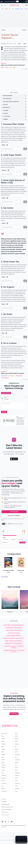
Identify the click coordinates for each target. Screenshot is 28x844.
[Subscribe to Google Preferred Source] (8, 420)
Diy (9, 8)
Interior (3, 762)
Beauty (3, 738)
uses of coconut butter (14, 633)
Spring (3, 67)
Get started (22, 542)
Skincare (3, 780)
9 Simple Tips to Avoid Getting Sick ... (14, 643)
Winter (14, 67)
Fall (10, 67)
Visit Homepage (14, 713)
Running (3, 778)
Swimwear (17, 783)
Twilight (3, 788)
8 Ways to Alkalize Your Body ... (14, 635)
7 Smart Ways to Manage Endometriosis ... (14, 625)
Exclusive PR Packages (6, 809)
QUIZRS (26, 379)
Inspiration (17, 759)
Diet (2, 746)
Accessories (4, 733)
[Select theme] (23, 5)
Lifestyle (25, 8)
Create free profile (14, 511)
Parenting (4, 775)
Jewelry (16, 762)
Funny (16, 751)
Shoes (16, 778)
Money (16, 767)
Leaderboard (5, 542)
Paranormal (17, 772)
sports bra (11, 245)
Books (3, 741)
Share (25, 43)
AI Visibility (4, 801)
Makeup (3, 767)
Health (3, 759)
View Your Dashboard (15, 515)
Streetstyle (17, 8)
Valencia (4, 43)
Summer (7, 67)
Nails (3, 772)
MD (15, 43)
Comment (4, 412)
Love (16, 765)
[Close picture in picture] (16, 837)
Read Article (12, 612)
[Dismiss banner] (25, 416)
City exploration (11, 375)
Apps (16, 733)
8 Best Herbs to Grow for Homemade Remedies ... (14, 646)
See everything (5, 576)
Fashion (3, 749)
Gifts (12, 8)
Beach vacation (4, 375)
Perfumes (17, 775)
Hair (16, 757)
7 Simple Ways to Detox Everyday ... (14, 627)
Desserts (17, 744)
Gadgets (3, 754)
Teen (3, 786)
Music (22, 8)
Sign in (3, 520)
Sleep (16, 780)
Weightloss (4, 791)
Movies (3, 770)
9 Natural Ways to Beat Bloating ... (14, 630)
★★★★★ (24, 30)
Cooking (3, 744)
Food (3, 751)
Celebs (16, 741)
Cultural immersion (5, 377)
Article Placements (6, 804)
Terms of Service (5, 814)
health (3, 30)
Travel (16, 786)
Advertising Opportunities (7, 807)
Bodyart (16, 738)
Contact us (4, 799)
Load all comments (6, 393)
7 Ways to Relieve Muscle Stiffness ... (14, 641)
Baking (16, 736)
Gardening (17, 754)
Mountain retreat (19, 375)
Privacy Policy (4, 812)
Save (19, 43)
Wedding (17, 788)
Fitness (3, 8)
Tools (16, 791)
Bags (6, 8)
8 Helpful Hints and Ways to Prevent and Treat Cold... (14, 651)
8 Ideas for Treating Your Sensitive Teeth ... (14, 638)
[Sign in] (26, 5)
